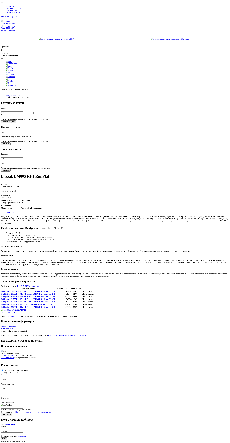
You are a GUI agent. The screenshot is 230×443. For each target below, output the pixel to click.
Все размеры (33, 286)
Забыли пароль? (24, 436)
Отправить (6, 144)
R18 (26, 286)
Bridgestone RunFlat (13, 96)
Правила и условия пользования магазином (33, 412)
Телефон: (4, 154)
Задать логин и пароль (13, 373)
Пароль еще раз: (7, 384)
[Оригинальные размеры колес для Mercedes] (170, 38)
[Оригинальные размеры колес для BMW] (56, 38)
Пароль (4, 431)
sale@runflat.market (9, 30)
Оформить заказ (7, 358)
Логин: (4, 375)
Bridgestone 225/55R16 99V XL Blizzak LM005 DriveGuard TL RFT (28, 307)
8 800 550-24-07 (7, 28)
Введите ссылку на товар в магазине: (16, 137)
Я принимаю (9, 412)
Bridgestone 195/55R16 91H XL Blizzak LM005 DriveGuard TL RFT (28, 291)
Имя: (3, 393)
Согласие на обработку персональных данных (67, 335)
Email (3, 108)
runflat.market (11, 316)
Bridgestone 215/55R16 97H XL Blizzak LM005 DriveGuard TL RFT (28, 299)
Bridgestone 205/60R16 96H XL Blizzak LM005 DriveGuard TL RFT (28, 296)
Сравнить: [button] (5, 48)
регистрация (10, 425)
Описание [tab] (10, 212)
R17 (22, 286)
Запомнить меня (10, 436)
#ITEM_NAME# (7, 356)
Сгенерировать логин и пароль (16, 370)
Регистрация (6, 414)
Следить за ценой (8, 122)
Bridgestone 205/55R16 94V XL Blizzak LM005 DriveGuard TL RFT (28, 294)
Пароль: (4, 379)
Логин (3, 427)
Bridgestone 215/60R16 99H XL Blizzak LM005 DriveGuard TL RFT (28, 302)
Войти (4, 439)
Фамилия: (5, 398)
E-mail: (3, 389)
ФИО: (3, 159)
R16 (18, 286)
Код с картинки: (7, 403)
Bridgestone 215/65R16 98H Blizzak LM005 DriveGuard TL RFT (26, 304)
